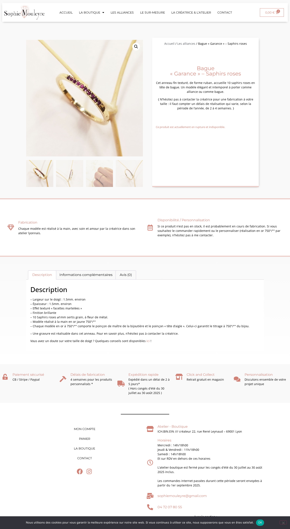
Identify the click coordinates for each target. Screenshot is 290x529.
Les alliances (122, 12)
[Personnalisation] (237, 379)
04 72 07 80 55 (170, 507)
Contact (224, 12)
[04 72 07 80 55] (150, 507)
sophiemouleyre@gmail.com (182, 496)
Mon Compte (84, 429)
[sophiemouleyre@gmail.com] (150, 496)
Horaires (164, 440)
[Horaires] (150, 463)
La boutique (89, 12)
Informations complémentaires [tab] (86, 275)
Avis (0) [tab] (126, 275)
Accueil (66, 12)
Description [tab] (42, 275)
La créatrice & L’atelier (191, 12)
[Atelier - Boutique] (150, 429)
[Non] (283, 522)
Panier (84, 439)
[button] (136, 46)
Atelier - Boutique (173, 427)
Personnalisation (259, 375)
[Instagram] (89, 471)
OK (260, 522)
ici (148, 341)
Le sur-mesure (152, 12)
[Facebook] (80, 471)
